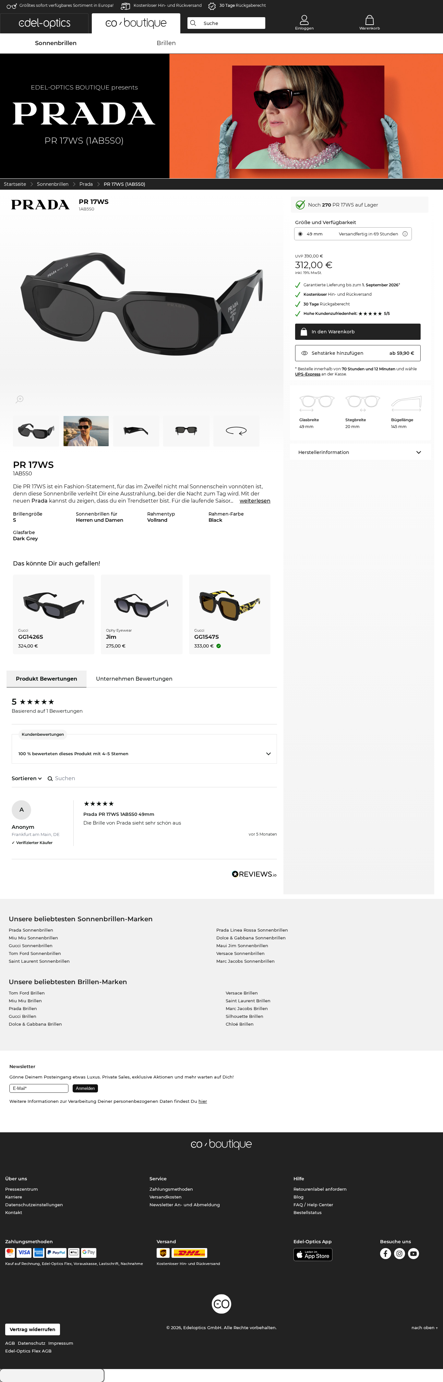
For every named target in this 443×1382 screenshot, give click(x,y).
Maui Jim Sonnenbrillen (242, 945)
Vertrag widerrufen (32, 1329)
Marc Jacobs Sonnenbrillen (245, 961)
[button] (44, 23)
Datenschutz (31, 1343)
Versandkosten (166, 1196)
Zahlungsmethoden (171, 1189)
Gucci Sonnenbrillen (31, 945)
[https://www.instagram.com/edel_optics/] (399, 1254)
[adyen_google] (88, 1253)
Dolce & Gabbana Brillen (35, 1024)
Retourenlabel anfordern (320, 1189)
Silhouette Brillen (244, 1016)
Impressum (60, 1343)
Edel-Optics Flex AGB (28, 1350)
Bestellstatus (307, 1212)
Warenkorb (369, 28)
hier (202, 1101)
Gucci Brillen (22, 1016)
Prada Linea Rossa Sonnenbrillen (252, 930)
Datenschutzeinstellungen (34, 1204)
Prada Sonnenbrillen (31, 930)
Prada (86, 184)
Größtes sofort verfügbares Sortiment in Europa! (66, 5)
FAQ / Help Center (313, 1204)
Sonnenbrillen (52, 184)
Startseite (15, 184)
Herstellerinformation (323, 452)
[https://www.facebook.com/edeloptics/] (385, 1254)
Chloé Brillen (240, 1024)
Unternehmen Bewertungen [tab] (134, 679)
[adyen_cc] (10, 1253)
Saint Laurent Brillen (248, 1000)
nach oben (424, 1327)
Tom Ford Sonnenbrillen (35, 953)
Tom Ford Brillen (27, 992)
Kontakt (13, 1212)
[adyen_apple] (74, 1253)
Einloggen (304, 28)
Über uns (16, 1179)
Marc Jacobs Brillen (247, 1008)
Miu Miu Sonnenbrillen (33, 937)
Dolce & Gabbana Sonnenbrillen (251, 937)
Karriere (13, 1196)
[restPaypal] (56, 1253)
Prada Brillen (23, 1008)
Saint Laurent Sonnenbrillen (39, 961)
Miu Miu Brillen (25, 1000)
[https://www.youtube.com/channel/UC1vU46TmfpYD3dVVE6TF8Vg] (413, 1254)
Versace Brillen (242, 992)
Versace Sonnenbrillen (240, 953)
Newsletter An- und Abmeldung (185, 1204)
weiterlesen (255, 501)
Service (158, 1179)
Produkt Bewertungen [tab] (46, 679)
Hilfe (298, 1179)
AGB (10, 1343)
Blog (298, 1196)
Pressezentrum (21, 1189)
